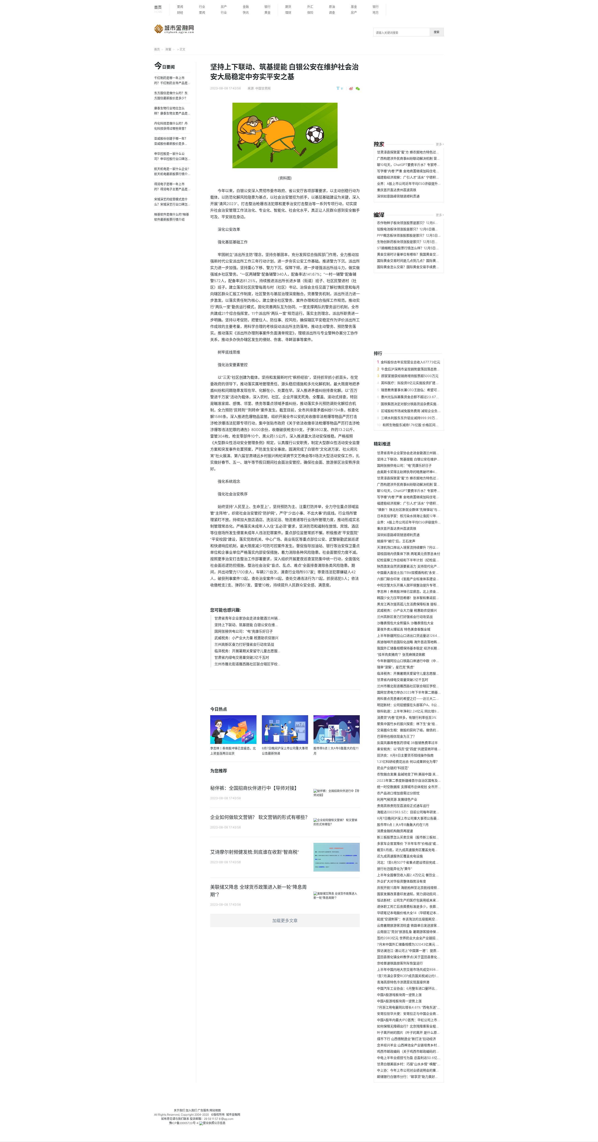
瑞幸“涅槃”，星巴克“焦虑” (395, 667)
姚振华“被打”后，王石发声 (396, 541)
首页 (158, 9)
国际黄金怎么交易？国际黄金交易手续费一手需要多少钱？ (419, 267)
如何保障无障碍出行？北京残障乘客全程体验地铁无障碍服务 (421, 1026)
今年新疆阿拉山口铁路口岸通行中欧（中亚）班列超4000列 (420, 661)
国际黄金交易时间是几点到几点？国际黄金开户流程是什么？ (421, 261)
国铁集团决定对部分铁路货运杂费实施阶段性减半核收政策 (423, 404)
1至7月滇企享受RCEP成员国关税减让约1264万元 (413, 976)
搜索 (436, 32)
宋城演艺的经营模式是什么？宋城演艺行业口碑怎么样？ (171, 204)
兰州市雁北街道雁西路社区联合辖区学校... (247, 664)
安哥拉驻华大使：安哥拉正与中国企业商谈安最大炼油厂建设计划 (424, 1014)
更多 (439, 144)
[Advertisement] (486, 98)
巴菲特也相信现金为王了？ (396, 736)
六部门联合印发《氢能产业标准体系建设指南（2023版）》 (419, 579)
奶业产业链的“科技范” (393, 768)
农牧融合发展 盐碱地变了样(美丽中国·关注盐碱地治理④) (419, 774)
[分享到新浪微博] (351, 88)
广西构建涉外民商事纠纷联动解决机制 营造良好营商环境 (418, 158)
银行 (267, 6)
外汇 (310, 6)
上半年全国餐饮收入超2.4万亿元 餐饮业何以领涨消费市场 (419, 875)
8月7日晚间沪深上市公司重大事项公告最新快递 (411, 818)
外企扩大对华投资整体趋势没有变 (401, 881)
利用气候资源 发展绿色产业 (397, 799)
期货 (288, 6)
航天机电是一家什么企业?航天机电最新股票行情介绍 (171, 174)
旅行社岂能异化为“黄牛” (394, 869)
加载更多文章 (285, 920)
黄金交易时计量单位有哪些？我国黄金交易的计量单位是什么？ (423, 254)
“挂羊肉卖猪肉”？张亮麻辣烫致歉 (401, 654)
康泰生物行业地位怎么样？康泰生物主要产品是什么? (171, 113)
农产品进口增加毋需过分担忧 (398, 793)
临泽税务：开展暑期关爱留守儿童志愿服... (247, 651)
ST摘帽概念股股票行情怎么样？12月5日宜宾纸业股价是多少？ (422, 248)
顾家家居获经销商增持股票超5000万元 (409, 376)
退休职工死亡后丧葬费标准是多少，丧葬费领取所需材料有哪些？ (424, 906)
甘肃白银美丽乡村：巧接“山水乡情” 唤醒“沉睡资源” (414, 1064)
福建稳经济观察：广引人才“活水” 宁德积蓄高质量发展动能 (419, 177)
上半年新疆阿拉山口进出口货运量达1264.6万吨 (412, 636)
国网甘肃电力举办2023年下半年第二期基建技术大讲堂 (417, 692)
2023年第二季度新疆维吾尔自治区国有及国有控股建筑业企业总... (425, 780)
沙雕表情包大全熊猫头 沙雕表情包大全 (405, 623)
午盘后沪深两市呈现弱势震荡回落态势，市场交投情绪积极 (423, 369)
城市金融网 (233, 1114)
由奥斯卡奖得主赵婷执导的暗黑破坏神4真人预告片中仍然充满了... (425, 472)
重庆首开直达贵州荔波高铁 (396, 190)
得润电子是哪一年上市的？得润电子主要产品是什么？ (171, 189)
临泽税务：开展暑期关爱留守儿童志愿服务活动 (411, 673)
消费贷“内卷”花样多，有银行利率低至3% (406, 717)
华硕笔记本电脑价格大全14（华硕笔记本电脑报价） (414, 913)
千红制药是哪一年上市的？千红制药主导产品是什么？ (171, 83)
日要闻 (164, 66)
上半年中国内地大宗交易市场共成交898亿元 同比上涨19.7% (421, 969)
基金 (354, 6)
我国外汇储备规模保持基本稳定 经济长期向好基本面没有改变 (421, 648)
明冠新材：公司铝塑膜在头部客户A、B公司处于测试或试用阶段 (423, 705)
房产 (224, 6)
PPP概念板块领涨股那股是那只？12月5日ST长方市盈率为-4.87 (423, 235)
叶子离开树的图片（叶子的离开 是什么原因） (410, 1032)
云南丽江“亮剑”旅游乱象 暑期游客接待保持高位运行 (414, 932)
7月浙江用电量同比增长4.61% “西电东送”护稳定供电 (415, 1007)
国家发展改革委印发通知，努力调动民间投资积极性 (414, 894)
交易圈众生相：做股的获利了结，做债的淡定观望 (413, 730)
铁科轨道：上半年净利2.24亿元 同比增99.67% (411, 711)
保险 (310, 12)
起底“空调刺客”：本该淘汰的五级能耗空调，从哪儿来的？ (419, 919)
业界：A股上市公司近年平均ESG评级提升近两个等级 (415, 184)
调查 (332, 12)
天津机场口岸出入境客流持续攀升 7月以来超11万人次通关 (419, 547)
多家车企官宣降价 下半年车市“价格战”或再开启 (411, 843)
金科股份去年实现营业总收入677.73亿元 (410, 362)
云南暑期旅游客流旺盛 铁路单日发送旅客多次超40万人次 (419, 925)
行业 (202, 6)
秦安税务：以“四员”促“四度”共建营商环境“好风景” (413, 749)
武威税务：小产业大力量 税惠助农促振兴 (246, 638)
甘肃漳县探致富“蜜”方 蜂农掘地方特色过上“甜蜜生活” (416, 152)
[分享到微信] (358, 88)
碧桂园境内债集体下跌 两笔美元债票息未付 (408, 554)
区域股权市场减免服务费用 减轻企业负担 (411, 411)
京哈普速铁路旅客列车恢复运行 (400, 963)
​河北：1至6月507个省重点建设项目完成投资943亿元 (416, 862)
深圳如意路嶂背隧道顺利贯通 (398, 196)
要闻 (180, 6)
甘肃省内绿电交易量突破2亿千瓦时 (241, 657)
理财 (288, 12)
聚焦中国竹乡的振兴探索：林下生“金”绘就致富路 (412, 724)
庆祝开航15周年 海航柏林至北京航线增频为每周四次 (415, 888)
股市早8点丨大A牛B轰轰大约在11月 (403, 825)
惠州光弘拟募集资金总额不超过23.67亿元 (411, 397)
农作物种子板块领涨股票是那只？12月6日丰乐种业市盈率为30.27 (425, 223)
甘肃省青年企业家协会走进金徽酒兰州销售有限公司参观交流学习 (424, 453)
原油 (332, 6)
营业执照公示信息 (214, 1123)
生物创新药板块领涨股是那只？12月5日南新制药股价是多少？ (422, 242)
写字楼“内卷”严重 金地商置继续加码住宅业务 (409, 171)
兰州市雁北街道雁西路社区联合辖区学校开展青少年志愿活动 (421, 686)
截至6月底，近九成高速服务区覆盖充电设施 (409, 850)
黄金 (267, 12)
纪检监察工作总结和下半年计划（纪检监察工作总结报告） (419, 560)
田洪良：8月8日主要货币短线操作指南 (405, 755)
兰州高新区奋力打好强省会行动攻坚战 (244, 644)
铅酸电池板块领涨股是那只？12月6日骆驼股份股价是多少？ (420, 229)
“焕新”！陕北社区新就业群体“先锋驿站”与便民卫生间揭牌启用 (422, 509)
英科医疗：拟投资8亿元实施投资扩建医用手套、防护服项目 (424, 383)
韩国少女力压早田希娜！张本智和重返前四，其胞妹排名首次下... (424, 598)
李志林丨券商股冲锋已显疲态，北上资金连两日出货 (414, 591)
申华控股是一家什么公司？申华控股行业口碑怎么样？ (171, 159)
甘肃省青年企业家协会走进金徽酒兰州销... (247, 618)
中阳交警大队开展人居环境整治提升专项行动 (409, 585)
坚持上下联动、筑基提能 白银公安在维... (246, 625)
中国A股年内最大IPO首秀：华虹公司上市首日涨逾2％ (416, 1020)
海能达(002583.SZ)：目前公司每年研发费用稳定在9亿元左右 (422, 812)
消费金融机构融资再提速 (395, 831)
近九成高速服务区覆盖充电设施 (400, 856)
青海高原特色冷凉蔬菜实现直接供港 (403, 982)
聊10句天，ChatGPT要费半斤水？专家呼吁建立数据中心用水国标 (425, 165)
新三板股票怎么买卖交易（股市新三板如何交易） (413, 837)
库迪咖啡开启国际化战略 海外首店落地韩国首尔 (412, 642)
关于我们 (179, 1110)
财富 (168, 49)
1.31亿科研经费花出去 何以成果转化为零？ (408, 762)
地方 (376, 12)
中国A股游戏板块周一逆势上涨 (399, 995)
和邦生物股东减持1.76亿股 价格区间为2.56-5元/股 (420, 425)
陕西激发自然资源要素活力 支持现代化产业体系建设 (415, 566)
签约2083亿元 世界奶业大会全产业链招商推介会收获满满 (419, 938)
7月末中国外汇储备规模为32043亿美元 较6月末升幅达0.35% (422, 944)
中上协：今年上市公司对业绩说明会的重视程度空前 (414, 1070)
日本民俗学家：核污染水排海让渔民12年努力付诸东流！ (418, 516)
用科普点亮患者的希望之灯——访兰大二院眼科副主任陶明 (419, 699)
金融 (246, 6)
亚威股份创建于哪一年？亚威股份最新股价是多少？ (171, 144)
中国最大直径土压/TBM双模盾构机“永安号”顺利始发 (415, 573)
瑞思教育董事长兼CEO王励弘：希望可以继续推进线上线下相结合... (430, 390)
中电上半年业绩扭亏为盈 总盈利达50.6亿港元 (410, 1058)
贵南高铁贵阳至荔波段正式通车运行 (403, 806)
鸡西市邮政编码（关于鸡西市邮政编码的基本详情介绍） (418, 1051)
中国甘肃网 (263, 88)
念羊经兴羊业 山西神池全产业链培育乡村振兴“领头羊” (416, 1045)
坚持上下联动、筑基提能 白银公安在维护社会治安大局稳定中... (423, 459)
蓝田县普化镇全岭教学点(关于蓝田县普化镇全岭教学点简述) (420, 957)
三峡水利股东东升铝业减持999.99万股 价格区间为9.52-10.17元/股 (430, 418)
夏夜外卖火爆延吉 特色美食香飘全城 (403, 629)
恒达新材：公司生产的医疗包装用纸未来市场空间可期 (416, 900)
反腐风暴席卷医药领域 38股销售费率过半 (407, 743)
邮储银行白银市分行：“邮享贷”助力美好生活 (409, 1077)
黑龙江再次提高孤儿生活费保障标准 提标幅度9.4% (414, 604)
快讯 (246, 12)
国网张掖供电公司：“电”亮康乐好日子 (243, 631)
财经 (180, 12)
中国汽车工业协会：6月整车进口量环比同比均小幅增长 (417, 988)
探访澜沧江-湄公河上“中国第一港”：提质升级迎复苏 (415, 951)
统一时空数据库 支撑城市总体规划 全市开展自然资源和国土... (422, 787)
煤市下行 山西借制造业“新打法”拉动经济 (406, 1039)
